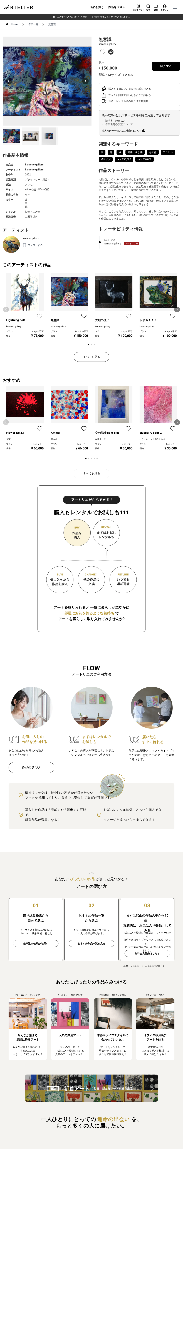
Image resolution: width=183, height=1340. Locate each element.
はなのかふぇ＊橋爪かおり (152, 439)
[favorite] (103, 52)
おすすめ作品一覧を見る (91, 943)
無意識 (52, 24)
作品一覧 (33, 24)
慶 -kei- (54, 439)
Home (14, 24)
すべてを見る (91, 357)
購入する (166, 66)
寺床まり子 (100, 439)
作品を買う (97, 7)
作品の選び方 (31, 767)
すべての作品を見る (120, 17)
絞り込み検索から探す (35, 943)
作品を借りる (116, 7)
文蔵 (8, 439)
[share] (110, 52)
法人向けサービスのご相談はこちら (122, 130)
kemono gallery (34, 169)
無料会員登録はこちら (147, 953)
